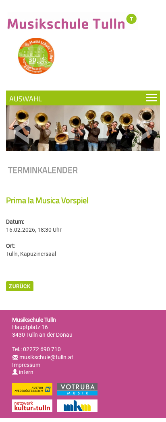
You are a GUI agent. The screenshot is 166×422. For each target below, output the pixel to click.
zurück (20, 286)
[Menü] (83, 98)
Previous (22, 131)
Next (144, 131)
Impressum (26, 365)
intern (25, 372)
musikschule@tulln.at (46, 357)
